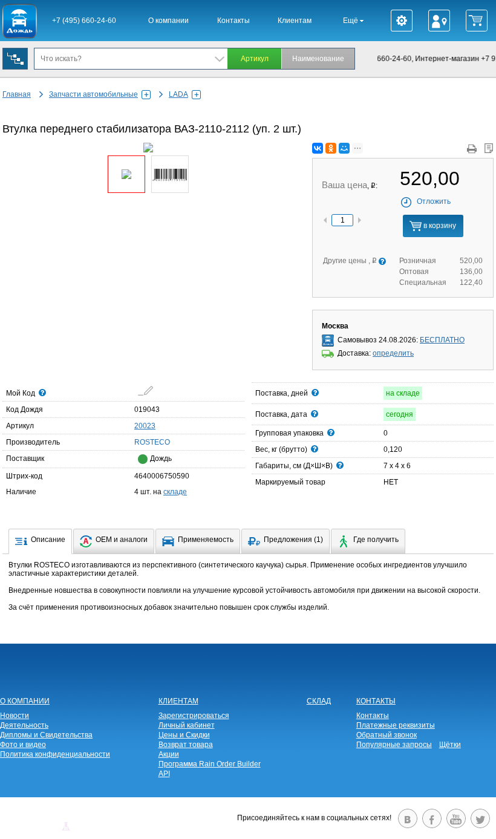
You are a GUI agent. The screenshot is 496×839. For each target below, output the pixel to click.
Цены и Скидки (184, 735)
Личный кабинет (186, 725)
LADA (178, 94)
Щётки (450, 744)
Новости (14, 715)
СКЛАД (319, 701)
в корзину (439, 225)
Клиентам (295, 20)
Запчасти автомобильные (93, 94)
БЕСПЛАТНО (442, 340)
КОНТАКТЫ (376, 701)
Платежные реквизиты (395, 725)
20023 (144, 426)
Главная (16, 94)
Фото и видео (23, 744)
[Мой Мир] (344, 148)
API (164, 773)
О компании (168, 20)
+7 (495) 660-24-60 (84, 20)
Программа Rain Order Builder (209, 764)
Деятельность (24, 725)
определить (393, 353)
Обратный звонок (386, 735)
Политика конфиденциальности (55, 754)
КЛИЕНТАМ (178, 701)
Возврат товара (185, 744)
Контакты (233, 20)
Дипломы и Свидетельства (46, 735)
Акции (168, 754)
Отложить (434, 201)
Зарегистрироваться (193, 715)
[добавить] (145, 391)
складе (175, 492)
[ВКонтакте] (317, 148)
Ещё (351, 20)
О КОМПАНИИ (25, 701)
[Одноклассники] (330, 148)
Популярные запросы (394, 744)
